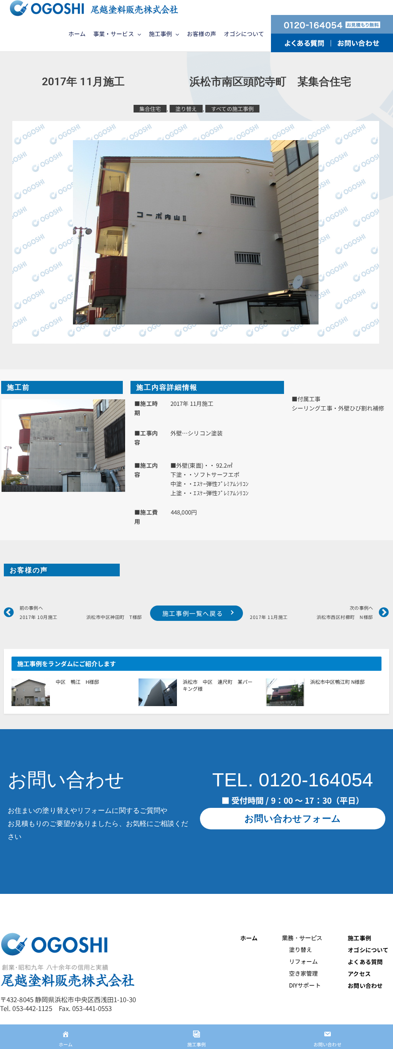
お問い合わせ (365, 985)
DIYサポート (301, 985)
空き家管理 (300, 973)
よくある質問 (365, 962)
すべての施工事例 (232, 109)
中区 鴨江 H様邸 (77, 681)
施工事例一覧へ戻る (192, 613)
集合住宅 (150, 109)
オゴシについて (369, 950)
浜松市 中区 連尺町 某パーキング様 (218, 685)
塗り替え (186, 109)
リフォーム (300, 961)
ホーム (249, 938)
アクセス (359, 974)
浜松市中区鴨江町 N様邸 (337, 681)
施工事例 (359, 938)
